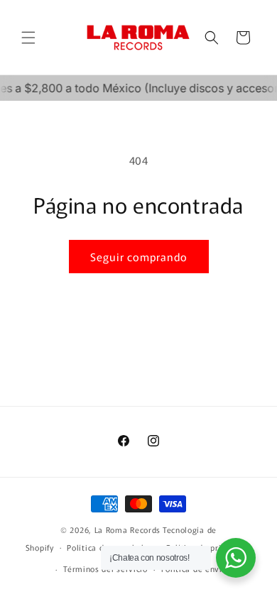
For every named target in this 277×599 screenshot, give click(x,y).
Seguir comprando (139, 256)
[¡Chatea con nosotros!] (236, 558)
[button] (28, 37)
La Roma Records (127, 529)
